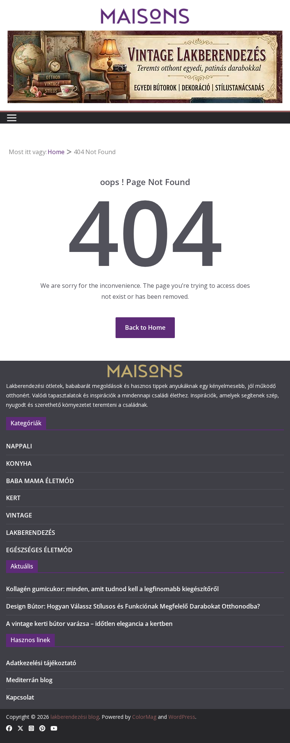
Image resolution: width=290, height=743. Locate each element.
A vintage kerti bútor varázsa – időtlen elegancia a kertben (89, 623)
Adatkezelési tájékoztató (41, 663)
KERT (13, 498)
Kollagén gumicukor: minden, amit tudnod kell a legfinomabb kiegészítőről (112, 589)
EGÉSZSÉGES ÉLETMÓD (39, 550)
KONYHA (19, 463)
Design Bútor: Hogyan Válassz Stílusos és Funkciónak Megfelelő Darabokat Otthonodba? (133, 606)
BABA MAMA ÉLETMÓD (40, 481)
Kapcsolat (20, 697)
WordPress (181, 716)
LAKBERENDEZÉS (30, 532)
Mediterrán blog (29, 680)
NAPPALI (19, 446)
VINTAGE (19, 515)
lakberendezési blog (75, 716)
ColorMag (144, 716)
